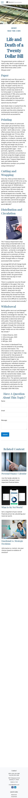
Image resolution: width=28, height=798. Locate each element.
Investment (14, 796)
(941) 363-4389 (16, 773)
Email (3, 411)
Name (3, 401)
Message (4, 420)
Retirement (14, 794)
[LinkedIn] (15, 787)
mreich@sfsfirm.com (14, 784)
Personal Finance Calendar (14, 473)
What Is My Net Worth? (12, 507)
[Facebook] (12, 787)
